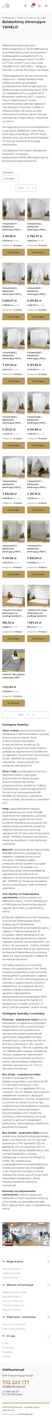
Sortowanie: (8, 172)
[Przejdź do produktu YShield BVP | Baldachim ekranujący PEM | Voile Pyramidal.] (38, 274)
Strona (21, 188)
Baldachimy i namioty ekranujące (32, 18)
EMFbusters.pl (8, 18)
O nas (5, 1343)
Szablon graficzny (17, 1414)
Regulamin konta (11, 1309)
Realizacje (7, 1352)
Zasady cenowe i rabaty (14, 1292)
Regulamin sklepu (12, 1296)
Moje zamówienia (11, 1269)
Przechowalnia (10, 1277)
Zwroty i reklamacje (12, 1301)
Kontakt (6, 1356)
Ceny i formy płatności (14, 1324)
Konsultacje (8, 1347)
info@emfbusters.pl (13, 1386)
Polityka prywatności (13, 1305)
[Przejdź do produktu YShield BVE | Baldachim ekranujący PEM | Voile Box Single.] (13, 338)
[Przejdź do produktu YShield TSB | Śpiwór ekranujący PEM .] (13, 660)
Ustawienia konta (11, 1273)
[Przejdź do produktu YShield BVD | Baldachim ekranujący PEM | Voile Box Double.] (38, 338)
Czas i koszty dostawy (13, 1328)
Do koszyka (13, 252)
